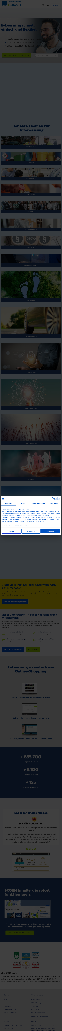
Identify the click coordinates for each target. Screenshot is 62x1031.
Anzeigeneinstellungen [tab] (38, 503)
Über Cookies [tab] (54, 503)
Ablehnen (11, 531)
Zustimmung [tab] (8, 503)
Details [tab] (23, 503)
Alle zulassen (50, 531)
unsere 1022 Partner (13, 511)
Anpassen (30, 531)
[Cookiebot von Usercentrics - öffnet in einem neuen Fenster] (53, 498)
